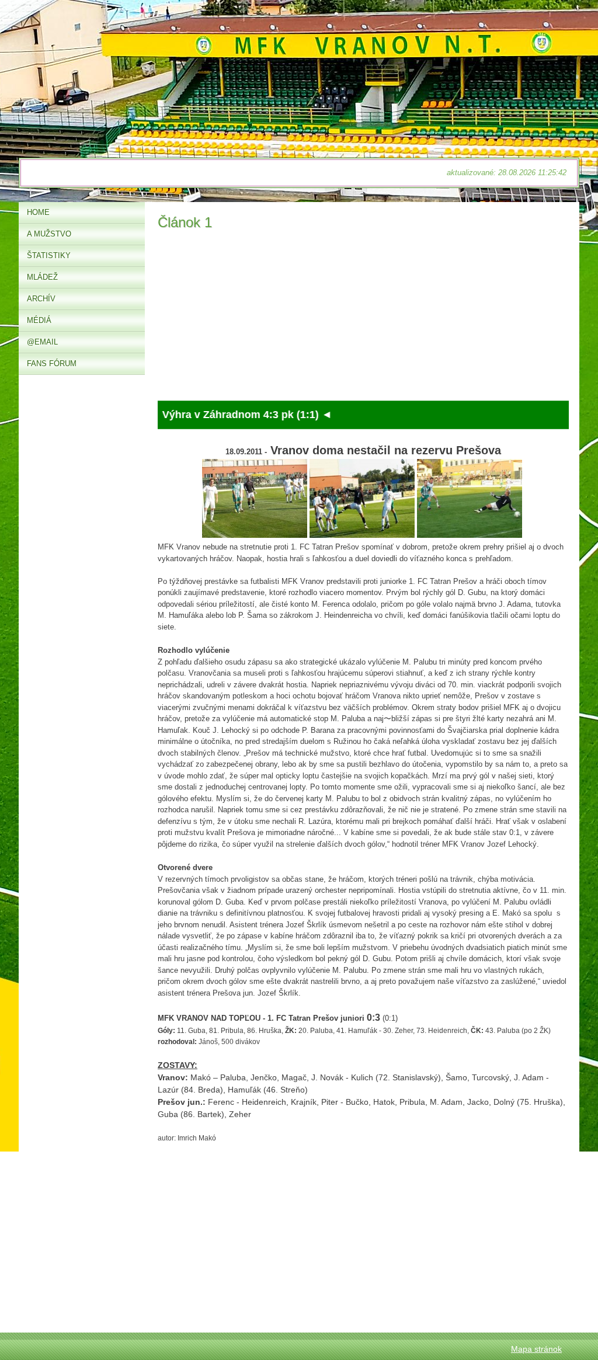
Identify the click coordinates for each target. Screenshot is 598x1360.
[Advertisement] (363, 319)
